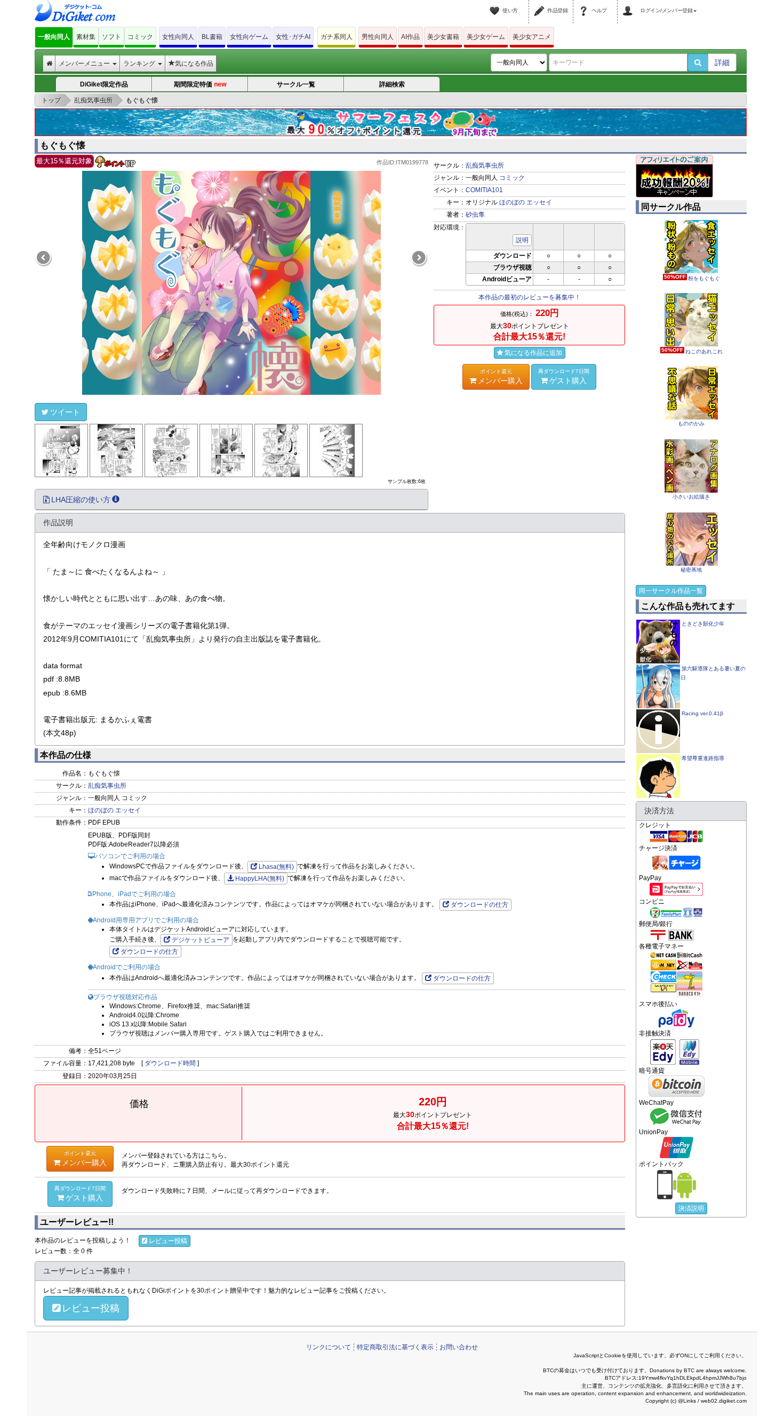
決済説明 (691, 1208)
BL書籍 (212, 37)
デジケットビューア (200, 940)
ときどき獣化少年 (703, 624)
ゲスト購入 (563, 376)
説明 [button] (522, 240)
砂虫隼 (475, 214)
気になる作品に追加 (533, 353)
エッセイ (539, 202)
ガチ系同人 (337, 37)
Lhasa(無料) (276, 867)
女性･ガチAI (293, 37)
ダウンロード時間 (170, 1063)
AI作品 (410, 37)
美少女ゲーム (486, 37)
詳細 (722, 62)
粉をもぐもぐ (692, 278)
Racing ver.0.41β (702, 713)
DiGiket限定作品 (104, 84)
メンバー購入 (500, 376)
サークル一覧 (296, 84)
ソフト (111, 37)
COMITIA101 (484, 190)
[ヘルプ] (585, 4)
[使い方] (496, 4)
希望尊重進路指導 (703, 758)
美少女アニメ (532, 37)
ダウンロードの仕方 (479, 904)
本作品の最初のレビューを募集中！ (529, 297)
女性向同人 (178, 37)
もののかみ (691, 423)
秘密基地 (691, 570)
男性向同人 (378, 37)
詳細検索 (392, 84)
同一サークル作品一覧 (671, 591)
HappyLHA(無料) (259, 878)
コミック (140, 37)
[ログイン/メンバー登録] (629, 4)
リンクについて (328, 1347)
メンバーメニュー (85, 63)
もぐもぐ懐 (62, 145)
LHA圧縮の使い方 (80, 499)
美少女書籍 (443, 37)
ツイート (65, 412)
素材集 (85, 37)
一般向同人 (54, 37)
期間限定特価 (200, 85)
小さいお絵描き (691, 497)
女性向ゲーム (249, 37)
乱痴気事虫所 (485, 165)
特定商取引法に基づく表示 (395, 1347)
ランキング (140, 63)
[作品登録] (541, 4)
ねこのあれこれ (692, 351)
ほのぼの (512, 202)
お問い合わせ (458, 1347)
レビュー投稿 (168, 1241)
